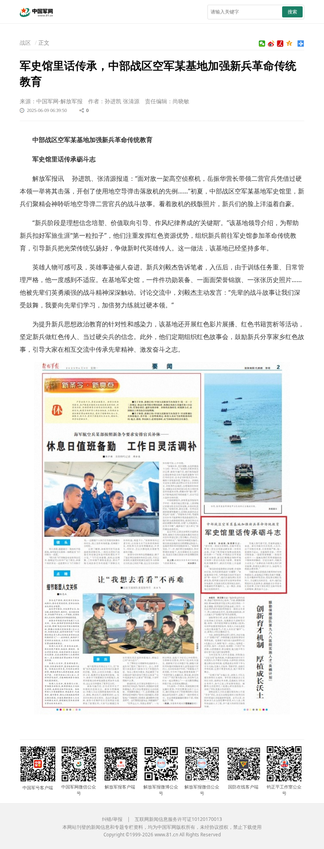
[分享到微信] (262, 43)
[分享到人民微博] (280, 43)
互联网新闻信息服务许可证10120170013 (178, 819)
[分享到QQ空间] (289, 43)
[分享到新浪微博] (271, 43)
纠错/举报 (112, 819)
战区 (25, 42)
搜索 (292, 11)
